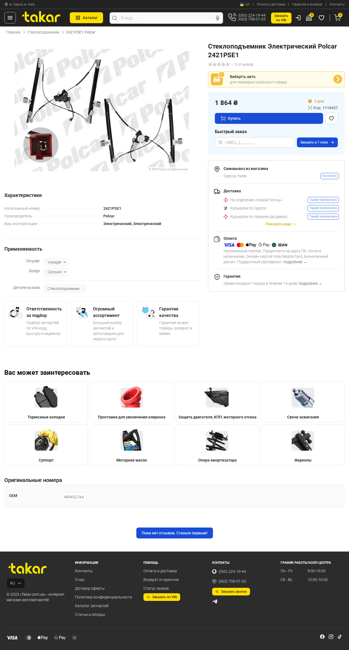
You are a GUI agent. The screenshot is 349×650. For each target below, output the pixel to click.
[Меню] (10, 17)
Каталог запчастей (92, 606)
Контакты (337, 4)
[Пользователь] (298, 17)
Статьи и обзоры (90, 614)
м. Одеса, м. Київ (22, 4)
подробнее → (295, 262)
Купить (234, 118)
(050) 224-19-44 (232, 571)
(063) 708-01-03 (232, 581)
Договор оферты (90, 588)
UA (247, 4)
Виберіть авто (242, 76)
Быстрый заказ (231, 131)
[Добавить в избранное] (331, 118)
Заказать (314, 142)
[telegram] (215, 601)
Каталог (90, 18)
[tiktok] (339, 636)
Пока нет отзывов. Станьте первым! (174, 533)
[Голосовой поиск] (217, 18)
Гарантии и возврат (307, 4)
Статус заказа (156, 588)
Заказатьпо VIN (281, 18)
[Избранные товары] (322, 17)
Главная (13, 32)
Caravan (54, 272)
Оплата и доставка (271, 4)
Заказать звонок (234, 592)
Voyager (54, 262)
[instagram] (331, 636)
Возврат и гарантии (161, 579)
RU (12, 583)
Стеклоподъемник (43, 32)
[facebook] (322, 636)
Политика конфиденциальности (103, 597)
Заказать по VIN (164, 597)
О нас (80, 579)
